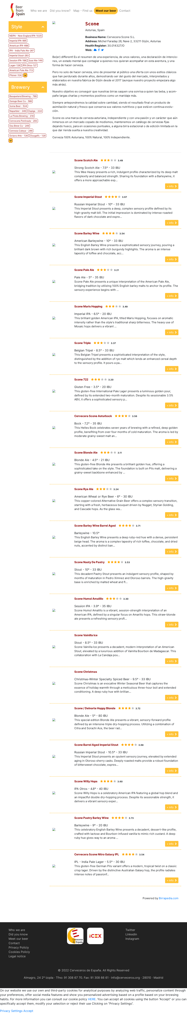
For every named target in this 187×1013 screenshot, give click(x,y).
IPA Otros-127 (30, 65)
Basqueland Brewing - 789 (23, 96)
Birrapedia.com (168, 898)
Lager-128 (14, 65)
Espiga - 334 (35, 111)
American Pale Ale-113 (21, 70)
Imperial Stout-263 (19, 55)
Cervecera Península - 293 (23, 120)
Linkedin (131, 934)
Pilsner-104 (15, 75)
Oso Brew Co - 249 (19, 125)
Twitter (130, 930)
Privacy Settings (11, 1011)
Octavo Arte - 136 (18, 135)
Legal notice (17, 956)
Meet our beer (106, 10)
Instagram (132, 938)
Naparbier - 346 (17, 111)
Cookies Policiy (19, 952)
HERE (92, 999)
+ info (171, 186)
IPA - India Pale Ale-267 (21, 50)
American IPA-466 (18, 45)
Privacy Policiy (19, 947)
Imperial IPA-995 (17, 40)
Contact (124, 10)
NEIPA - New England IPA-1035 (25, 35)
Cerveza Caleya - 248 (20, 130)
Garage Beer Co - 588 (20, 101)
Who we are (39, 10)
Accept (28, 1011)
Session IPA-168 (17, 60)
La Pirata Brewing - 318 (21, 116)
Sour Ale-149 (35, 60)
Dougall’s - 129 (37, 135)
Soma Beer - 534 (18, 106)
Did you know (18, 934)
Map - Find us (82, 10)
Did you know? (60, 10)
